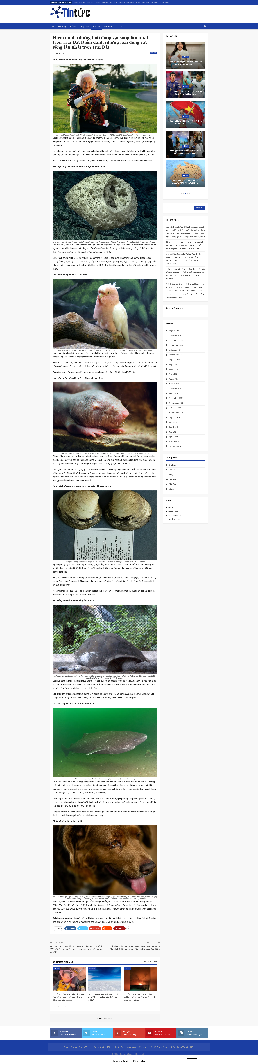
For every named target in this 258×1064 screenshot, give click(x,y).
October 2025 (175, 350)
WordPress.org (174, 519)
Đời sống (62, 26)
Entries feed (173, 511)
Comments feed (174, 515)
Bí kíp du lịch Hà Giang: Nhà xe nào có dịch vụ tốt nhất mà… (185, 182)
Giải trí (73, 26)
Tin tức (119, 26)
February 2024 (175, 446)
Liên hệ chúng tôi (101, 2)
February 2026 (175, 335)
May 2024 (173, 432)
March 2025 (174, 384)
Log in (170, 507)
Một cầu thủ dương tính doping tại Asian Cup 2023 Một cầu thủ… (185, 122)
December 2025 (176, 340)
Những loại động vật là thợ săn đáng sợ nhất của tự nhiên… (185, 152)
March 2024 (174, 441)
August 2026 (174, 331)
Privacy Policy (139, 1061)
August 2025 (174, 360)
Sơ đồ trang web (142, 2)
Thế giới (96, 26)
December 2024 (176, 398)
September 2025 (176, 355)
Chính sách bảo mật (126, 2)
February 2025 (175, 388)
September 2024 (176, 413)
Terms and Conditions (122, 1061)
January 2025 (174, 393)
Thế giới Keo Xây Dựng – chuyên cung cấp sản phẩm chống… (185, 93)
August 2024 (174, 417)
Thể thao (108, 26)
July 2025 (173, 364)
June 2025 (173, 369)
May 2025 (173, 374)
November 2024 (176, 403)
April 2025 (173, 379)
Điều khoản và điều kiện (160, 2)
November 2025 (176, 345)
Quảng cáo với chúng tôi (83, 2)
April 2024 (173, 437)
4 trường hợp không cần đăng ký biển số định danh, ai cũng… (185, 63)
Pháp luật (84, 26)
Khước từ (113, 2)
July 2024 (173, 422)
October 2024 (175, 408)
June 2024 (173, 427)
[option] (185, 116)
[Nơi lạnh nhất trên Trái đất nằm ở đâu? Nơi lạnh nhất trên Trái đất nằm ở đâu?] (104, 979)
